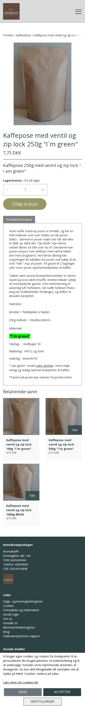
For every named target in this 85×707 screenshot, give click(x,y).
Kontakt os (10, 623)
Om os (7, 619)
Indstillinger (42, 701)
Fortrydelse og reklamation (21, 610)
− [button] (7, 189)
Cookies (8, 606)
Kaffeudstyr (23, 35)
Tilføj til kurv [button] (25, 204)
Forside (8, 35)
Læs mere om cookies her (20, 682)
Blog (6, 632)
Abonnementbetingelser (19, 627)
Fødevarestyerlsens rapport (21, 636)
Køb (75, 430)
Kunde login (11, 614)
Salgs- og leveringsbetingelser (23, 601)
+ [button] (43, 189)
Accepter (62, 692)
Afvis (23, 692)
